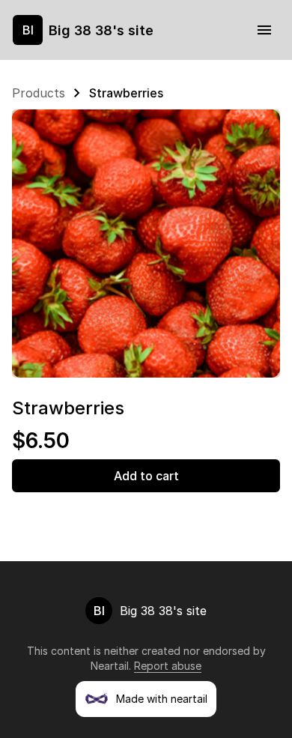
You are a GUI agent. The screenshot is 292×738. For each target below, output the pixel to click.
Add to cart (146, 475)
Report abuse (167, 665)
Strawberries (126, 92)
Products (38, 92)
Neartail (110, 665)
